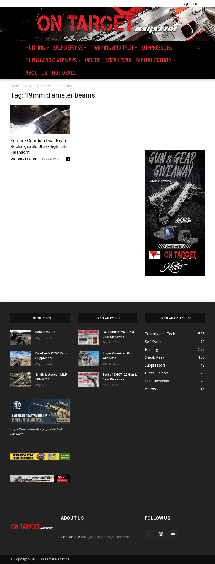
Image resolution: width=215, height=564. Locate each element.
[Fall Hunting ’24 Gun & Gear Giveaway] (88, 337)
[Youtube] (173, 534)
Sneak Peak (118, 60)
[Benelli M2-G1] (20, 337)
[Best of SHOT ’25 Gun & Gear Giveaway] (88, 379)
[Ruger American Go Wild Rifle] (88, 358)
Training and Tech (112, 47)
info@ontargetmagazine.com (106, 536)
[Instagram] (161, 534)
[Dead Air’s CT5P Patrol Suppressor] (20, 358)
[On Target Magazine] (107, 25)
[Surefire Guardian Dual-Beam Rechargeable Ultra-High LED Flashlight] (40, 119)
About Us (36, 72)
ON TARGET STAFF (24, 158)
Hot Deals (64, 72)
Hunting (35, 47)
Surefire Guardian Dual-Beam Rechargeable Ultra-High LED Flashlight (38, 146)
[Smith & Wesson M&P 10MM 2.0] (20, 379)
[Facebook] (149, 534)
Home (15, 86)
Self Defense (68, 47)
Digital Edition (153, 60)
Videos (93, 60)
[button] (198, 47)
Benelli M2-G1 (45, 332)
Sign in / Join (191, 4)
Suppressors (156, 47)
